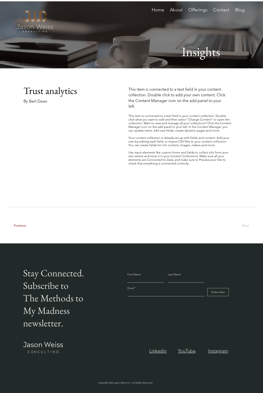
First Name (134, 274)
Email (131, 288)
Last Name (174, 274)
